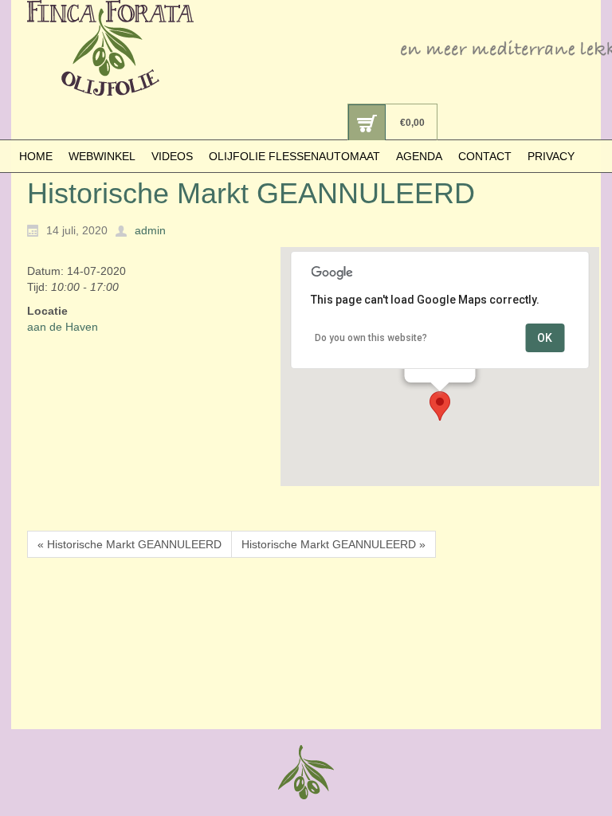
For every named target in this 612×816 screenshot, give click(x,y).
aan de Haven (62, 326)
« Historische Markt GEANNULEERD (129, 544)
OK (544, 338)
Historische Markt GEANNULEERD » (333, 544)
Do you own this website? (371, 337)
